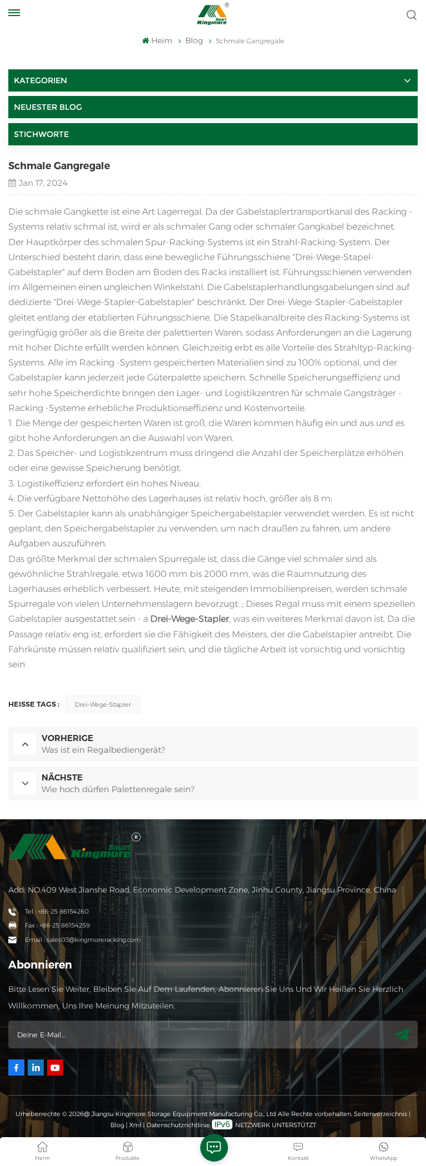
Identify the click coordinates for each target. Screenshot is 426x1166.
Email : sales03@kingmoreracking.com (83, 940)
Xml (135, 1125)
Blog (117, 1125)
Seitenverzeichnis (381, 1114)
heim (161, 40)
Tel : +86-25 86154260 (57, 911)
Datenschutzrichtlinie (178, 1125)
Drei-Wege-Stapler (103, 704)
